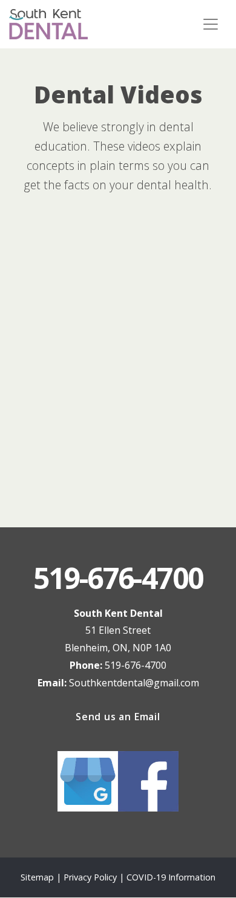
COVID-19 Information (170, 877)
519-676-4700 (135, 665)
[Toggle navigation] (210, 24)
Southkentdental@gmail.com (134, 682)
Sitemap (37, 877)
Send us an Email (118, 716)
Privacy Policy (91, 877)
